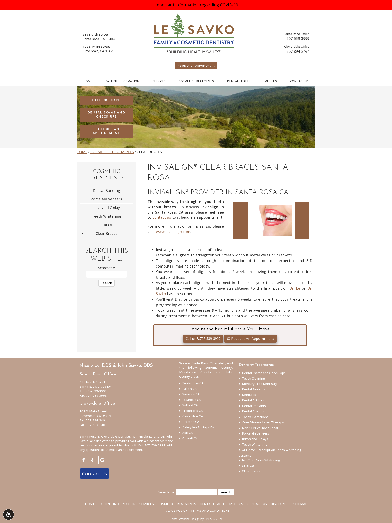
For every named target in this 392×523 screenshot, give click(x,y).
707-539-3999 (297, 38)
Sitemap (300, 504)
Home (87, 81)
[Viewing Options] (8, 514)
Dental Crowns (253, 411)
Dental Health (239, 81)
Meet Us (270, 81)
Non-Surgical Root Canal (260, 428)
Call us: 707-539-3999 (203, 338)
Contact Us (299, 81)
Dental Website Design (184, 519)
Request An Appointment (252, 338)
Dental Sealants (253, 389)
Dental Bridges (253, 400)
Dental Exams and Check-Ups (264, 373)
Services (159, 81)
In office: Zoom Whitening (261, 460)
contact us (162, 217)
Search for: (106, 267)
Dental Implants (254, 406)
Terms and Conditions (210, 510)
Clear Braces (106, 233)
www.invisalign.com (173, 231)
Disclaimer (280, 504)
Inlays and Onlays (106, 207)
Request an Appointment (196, 65)
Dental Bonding (106, 190)
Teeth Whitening (106, 216)
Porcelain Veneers (106, 199)
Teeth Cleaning (253, 378)
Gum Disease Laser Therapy (263, 422)
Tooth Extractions (255, 417)
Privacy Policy (175, 510)
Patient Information (122, 81)
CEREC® (106, 224)
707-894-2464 (297, 51)
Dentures (249, 395)
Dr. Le (294, 288)
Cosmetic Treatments (196, 81)
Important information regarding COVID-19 (196, 5)
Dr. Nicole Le (143, 436)
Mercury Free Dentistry (259, 384)
